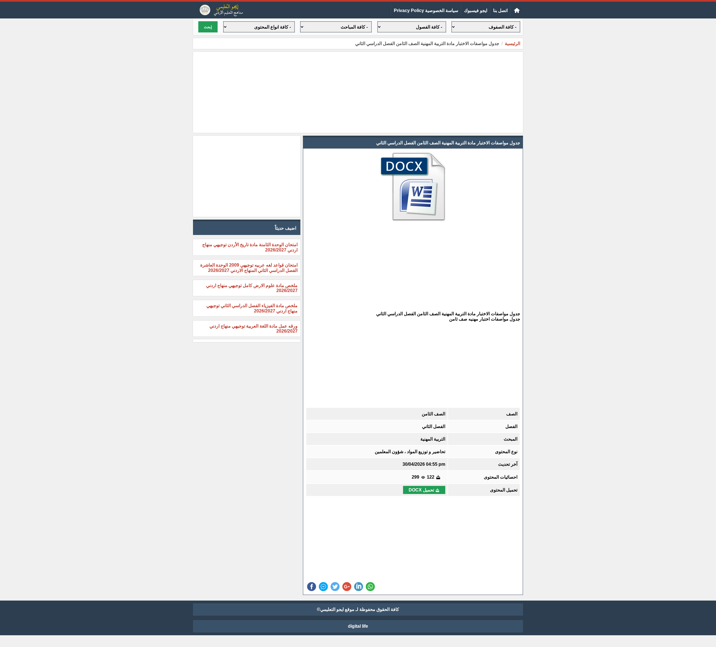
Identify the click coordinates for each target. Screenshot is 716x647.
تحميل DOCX (421, 490)
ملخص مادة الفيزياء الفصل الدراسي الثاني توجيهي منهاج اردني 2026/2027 (252, 308)
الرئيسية (512, 43)
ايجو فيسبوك (475, 10)
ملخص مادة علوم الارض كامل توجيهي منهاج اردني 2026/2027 (252, 288)
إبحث (208, 27)
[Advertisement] (358, 92)
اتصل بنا (500, 10)
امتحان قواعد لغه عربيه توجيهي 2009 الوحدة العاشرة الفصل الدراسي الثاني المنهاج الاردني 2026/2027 (249, 268)
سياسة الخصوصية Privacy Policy (426, 10)
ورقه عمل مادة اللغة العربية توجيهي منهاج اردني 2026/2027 (253, 328)
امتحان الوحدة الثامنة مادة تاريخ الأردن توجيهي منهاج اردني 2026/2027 (250, 247)
